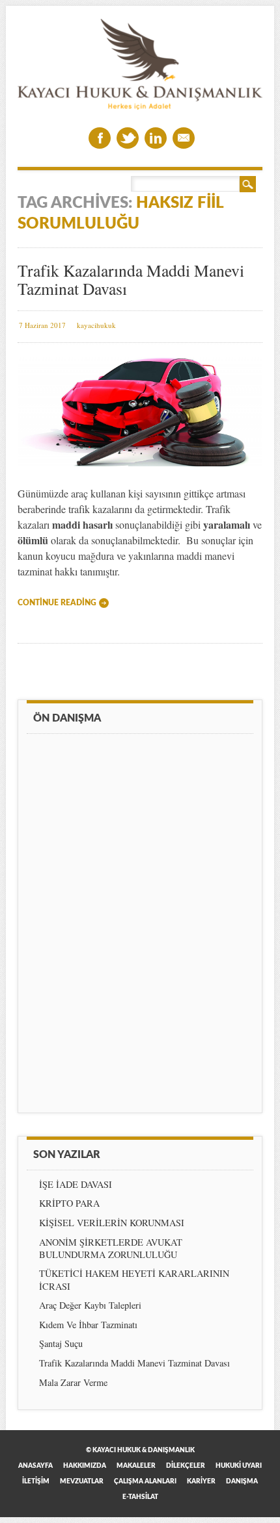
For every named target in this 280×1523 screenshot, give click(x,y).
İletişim (35, 1481)
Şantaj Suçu (61, 1343)
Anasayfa (35, 1466)
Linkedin (156, 138)
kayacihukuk (96, 325)
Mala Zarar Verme (73, 1382)
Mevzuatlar (82, 1481)
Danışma (242, 1481)
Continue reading (57, 603)
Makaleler (136, 1466)
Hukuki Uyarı (239, 1466)
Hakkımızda (84, 1466)
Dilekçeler (185, 1466)
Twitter (128, 138)
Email (184, 138)
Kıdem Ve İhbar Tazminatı (88, 1324)
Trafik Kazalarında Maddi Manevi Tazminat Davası (131, 279)
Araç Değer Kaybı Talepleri (90, 1305)
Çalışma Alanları (145, 1481)
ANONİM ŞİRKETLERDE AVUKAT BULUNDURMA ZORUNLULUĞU (110, 1248)
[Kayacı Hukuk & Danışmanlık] (140, 106)
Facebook (100, 138)
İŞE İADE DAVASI (75, 1184)
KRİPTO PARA (69, 1203)
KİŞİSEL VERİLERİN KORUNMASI (111, 1222)
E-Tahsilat (140, 1497)
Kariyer (201, 1481)
